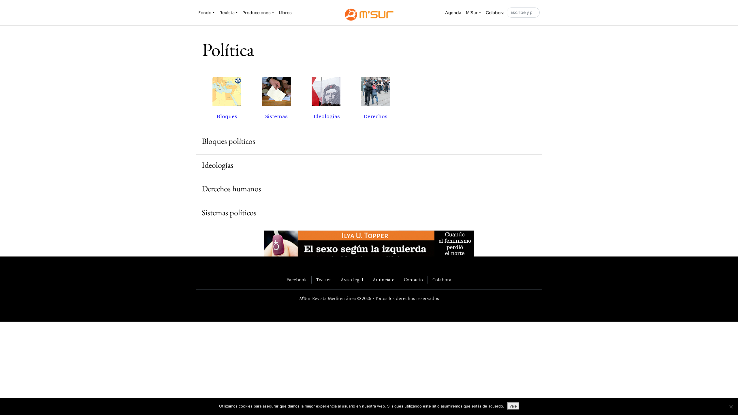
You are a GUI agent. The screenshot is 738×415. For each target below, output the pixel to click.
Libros (285, 12)
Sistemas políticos (229, 212)
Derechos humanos (231, 188)
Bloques (227, 116)
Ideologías (327, 116)
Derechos (375, 116)
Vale (513, 406)
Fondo (204, 12)
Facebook (297, 280)
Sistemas (276, 116)
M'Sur (472, 12)
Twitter (323, 280)
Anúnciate (383, 280)
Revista (227, 12)
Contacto (413, 280)
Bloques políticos (228, 141)
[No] (731, 407)
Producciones (256, 12)
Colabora (495, 12)
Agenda (453, 12)
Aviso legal (352, 280)
